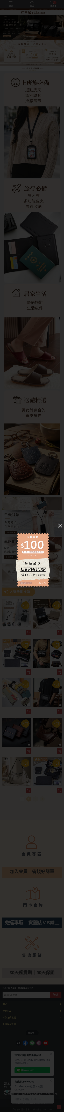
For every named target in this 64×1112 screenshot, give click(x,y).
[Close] (60, 525)
